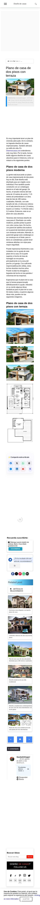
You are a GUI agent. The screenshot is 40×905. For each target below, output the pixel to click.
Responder (23, 777)
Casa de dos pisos (20, 100)
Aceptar (26, 899)
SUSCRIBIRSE (15, 549)
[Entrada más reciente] (11, 739)
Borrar (21, 779)
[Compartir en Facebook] (10, 463)
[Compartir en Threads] (29, 463)
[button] (12, 573)
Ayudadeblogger (23, 757)
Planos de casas (12, 104)
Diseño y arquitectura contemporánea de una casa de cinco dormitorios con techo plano (20, 707)
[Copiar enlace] (30, 468)
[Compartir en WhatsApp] (23, 463)
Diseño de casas (20, 4)
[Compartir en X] (17, 463)
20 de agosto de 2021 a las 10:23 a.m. (23, 761)
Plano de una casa (27, 102)
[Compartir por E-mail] (23, 468)
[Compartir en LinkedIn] (17, 468)
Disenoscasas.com (13, 151)
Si (14, 566)
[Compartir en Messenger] (10, 468)
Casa (12, 100)
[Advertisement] (20, 19)
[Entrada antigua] (29, 739)
